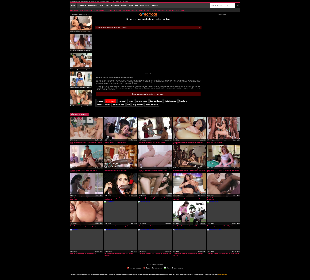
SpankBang (126, 10)
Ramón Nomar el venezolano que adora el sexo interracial (222, 198)
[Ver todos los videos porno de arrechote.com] (148, 16)
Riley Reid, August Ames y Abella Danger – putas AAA (86, 143)
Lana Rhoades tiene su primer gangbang (83, 226)
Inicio (73, 5)
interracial (122, 101)
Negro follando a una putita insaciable (185, 226)
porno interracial (152, 105)
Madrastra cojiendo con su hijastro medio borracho (119, 254)
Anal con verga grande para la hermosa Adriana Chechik (188, 143)
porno (131, 101)
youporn (148, 10)
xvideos (142, 10)
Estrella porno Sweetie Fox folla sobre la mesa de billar (223, 170)
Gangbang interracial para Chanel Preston (152, 142)
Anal (101, 5)
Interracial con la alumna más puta (115, 170)
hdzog (81, 10)
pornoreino (111, 10)
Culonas (154, 5)
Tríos (131, 5)
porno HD (102, 10)
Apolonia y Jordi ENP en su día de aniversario (223, 254)
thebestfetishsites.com (153, 268)
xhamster (134, 10)
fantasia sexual (170, 101)
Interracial (82, 5)
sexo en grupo (141, 101)
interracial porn (156, 101)
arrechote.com (222, 274)
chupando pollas (103, 105)
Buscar (237, 5)
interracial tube (118, 105)
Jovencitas (92, 5)
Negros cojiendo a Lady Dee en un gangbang (153, 198)
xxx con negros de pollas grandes (115, 142)
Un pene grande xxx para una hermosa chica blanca (153, 170)
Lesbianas (144, 5)
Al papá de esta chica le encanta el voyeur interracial (83, 170)
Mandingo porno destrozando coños (150, 226)
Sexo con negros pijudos (215, 142)
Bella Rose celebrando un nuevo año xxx (83, 253)
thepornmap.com (135, 268)
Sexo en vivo (180, 10)
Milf (136, 5)
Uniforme (115, 5)
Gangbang (183, 101)
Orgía (107, 5)
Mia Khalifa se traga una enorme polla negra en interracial (188, 198)
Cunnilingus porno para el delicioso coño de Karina (188, 254)
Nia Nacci (110, 101)
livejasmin (88, 10)
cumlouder (74, 10)
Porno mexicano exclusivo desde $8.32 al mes (111, 27)
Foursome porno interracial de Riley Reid (220, 226)
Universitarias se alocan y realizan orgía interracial (189, 170)
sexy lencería (138, 105)
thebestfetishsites (158, 10)
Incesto (124, 5)
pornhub (95, 10)
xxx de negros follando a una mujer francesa (119, 226)
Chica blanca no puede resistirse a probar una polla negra (85, 198)
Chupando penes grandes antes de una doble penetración (119, 198)
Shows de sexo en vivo (174, 268)
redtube (118, 10)
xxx (128, 105)
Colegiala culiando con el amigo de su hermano (155, 254)
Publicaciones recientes (81, 14)
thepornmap (170, 10)
